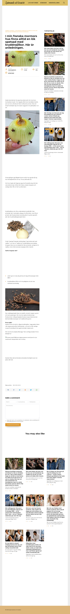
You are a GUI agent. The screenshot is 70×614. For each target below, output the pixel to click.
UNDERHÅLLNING (54, 2)
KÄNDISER (43, 2)
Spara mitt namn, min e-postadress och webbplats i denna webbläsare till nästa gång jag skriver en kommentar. (23, 421)
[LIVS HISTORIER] (54, 45)
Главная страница (9, 30)
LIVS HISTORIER (33, 2)
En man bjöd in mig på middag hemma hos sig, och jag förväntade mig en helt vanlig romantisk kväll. (13, 545)
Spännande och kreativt (15, 3)
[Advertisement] (35, 18)
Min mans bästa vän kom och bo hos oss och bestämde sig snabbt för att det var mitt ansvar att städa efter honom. (54, 51)
